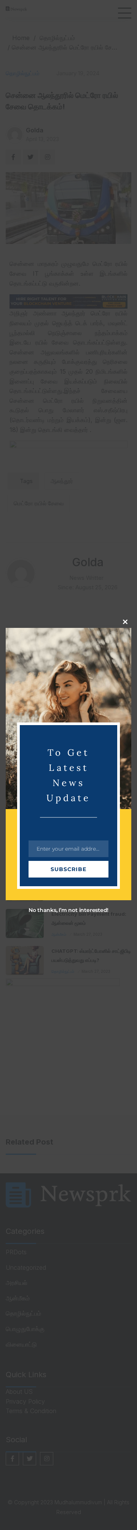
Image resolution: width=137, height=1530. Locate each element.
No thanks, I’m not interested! (68, 910)
